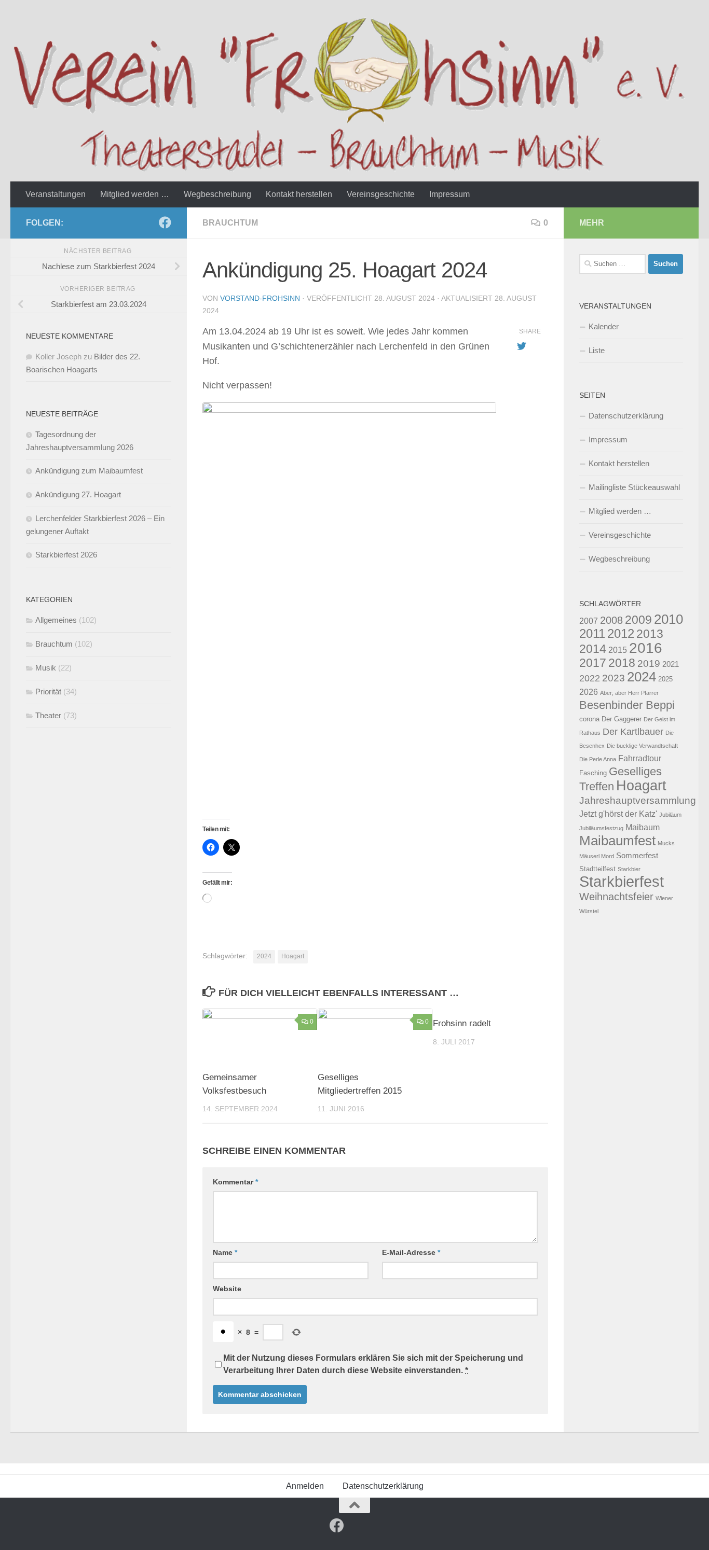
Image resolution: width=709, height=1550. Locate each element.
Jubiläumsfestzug (601, 828)
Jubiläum (670, 815)
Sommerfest (637, 855)
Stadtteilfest (597, 869)
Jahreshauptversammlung (637, 800)
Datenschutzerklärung (626, 415)
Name (225, 1252)
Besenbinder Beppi (627, 705)
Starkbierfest (621, 881)
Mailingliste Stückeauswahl (634, 487)
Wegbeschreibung (217, 194)
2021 (670, 664)
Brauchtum (230, 222)
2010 (668, 619)
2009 (638, 619)
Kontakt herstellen (299, 194)
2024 (264, 956)
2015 (617, 649)
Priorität (48, 691)
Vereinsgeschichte (381, 194)
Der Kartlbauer (633, 731)
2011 (592, 633)
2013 (649, 633)
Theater (48, 715)
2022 (589, 678)
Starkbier (629, 869)
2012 (620, 633)
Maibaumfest (617, 840)
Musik (45, 667)
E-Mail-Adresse (411, 1252)
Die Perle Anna (597, 759)
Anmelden (305, 1486)
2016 (645, 647)
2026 (588, 691)
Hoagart (292, 956)
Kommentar (235, 1182)
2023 (613, 677)
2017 (592, 662)
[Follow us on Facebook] (165, 222)
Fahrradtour (639, 758)
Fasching (593, 773)
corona (589, 719)
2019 (648, 663)
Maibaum (642, 827)
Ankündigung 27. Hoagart (78, 494)
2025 (665, 679)
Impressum (449, 194)
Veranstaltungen (55, 194)
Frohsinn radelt (462, 1023)
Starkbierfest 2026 (66, 554)
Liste (597, 350)
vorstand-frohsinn (260, 298)
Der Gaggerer (622, 719)
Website (227, 1288)
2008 (611, 620)
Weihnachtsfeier (616, 896)
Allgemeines (56, 620)
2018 (621, 662)
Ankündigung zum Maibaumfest (89, 470)
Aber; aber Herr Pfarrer (629, 693)
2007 (588, 620)
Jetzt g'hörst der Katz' (618, 813)
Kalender (604, 326)
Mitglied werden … (134, 194)
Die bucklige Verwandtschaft (642, 746)
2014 (592, 648)
